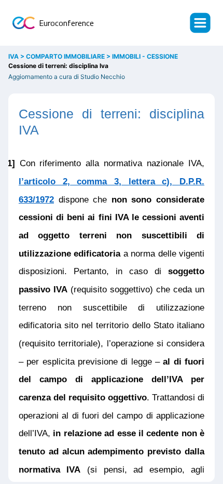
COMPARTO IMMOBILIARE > (69, 56)
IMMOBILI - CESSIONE (145, 56)
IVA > (17, 56)
